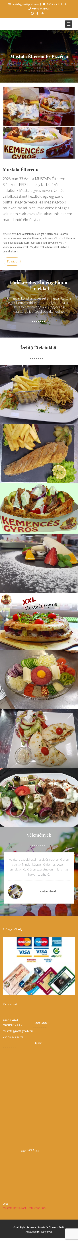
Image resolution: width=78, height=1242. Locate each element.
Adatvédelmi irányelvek (39, 1231)
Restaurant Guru (36, 1208)
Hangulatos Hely (47, 891)
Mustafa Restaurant (14, 1208)
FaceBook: (41, 1023)
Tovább (12, 261)
